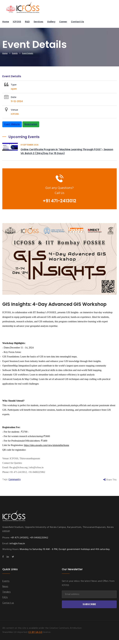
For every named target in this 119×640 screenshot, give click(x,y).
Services (38, 21)
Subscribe (89, 604)
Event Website (12, 124)
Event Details (27, 53)
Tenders (6, 592)
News (5, 587)
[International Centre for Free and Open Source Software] (28, 9)
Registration (30, 124)
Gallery (51, 21)
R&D (27, 21)
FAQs (5, 597)
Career (63, 21)
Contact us (77, 21)
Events (15, 53)
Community (15, 480)
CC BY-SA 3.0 (35, 632)
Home (5, 21)
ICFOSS (17, 21)
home (5, 53)
